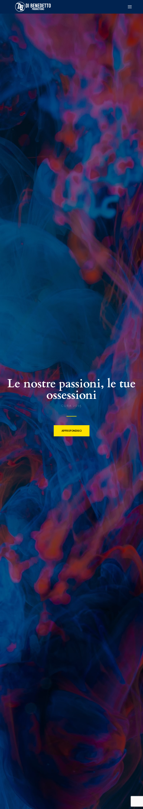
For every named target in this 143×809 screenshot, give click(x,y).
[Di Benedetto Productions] (33, 6)
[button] (71, 430)
